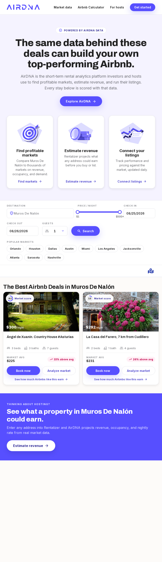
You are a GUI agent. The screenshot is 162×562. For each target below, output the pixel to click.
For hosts (117, 7)
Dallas (52, 248)
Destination (16, 205)
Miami (86, 248)
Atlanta (14, 257)
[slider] (78, 212)
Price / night (87, 205)
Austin (69, 248)
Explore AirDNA (81, 101)
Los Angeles (106, 248)
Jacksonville (132, 248)
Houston (34, 248)
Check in (130, 205)
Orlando (15, 248)
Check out (15, 223)
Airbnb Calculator (91, 7)
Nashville (54, 257)
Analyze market (58, 370)
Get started (142, 7)
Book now (23, 370)
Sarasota (33, 257)
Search (85, 231)
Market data (63, 7)
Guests (47, 223)
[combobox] (14, 213)
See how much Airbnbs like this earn (41, 379)
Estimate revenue (31, 445)
